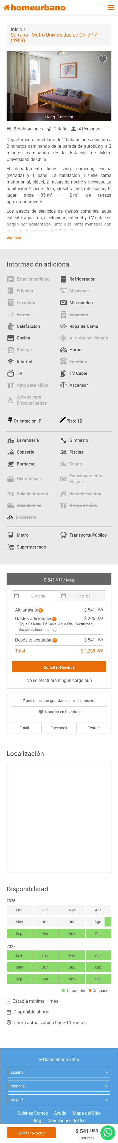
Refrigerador (82, 279)
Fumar (23, 314)
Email (24, 727)
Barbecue (26, 464)
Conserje (25, 452)
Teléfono (78, 361)
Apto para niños (32, 385)
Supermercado (31, 547)
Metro (23, 535)
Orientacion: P (27, 421)
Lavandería (28, 440)
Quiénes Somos (32, 1113)
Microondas (81, 303)
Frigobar (25, 291)
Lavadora (26, 303)
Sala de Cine (29, 505)
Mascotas (79, 291)
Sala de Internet (32, 493)
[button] (40, 610)
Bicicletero (26, 517)
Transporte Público (88, 535)
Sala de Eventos (85, 493)
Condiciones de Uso (66, 1120)
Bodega (24, 350)
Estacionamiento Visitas (85, 479)
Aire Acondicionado (88, 338)
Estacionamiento (33, 279)
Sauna (75, 464)
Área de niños (83, 505)
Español (17, 1072)
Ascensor (78, 385)
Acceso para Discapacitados (32, 400)
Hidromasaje (29, 479)
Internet (24, 361)
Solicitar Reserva (31, 1133)
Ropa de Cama (83, 326)
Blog (36, 1120)
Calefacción (28, 326)
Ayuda (60, 1113)
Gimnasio (78, 440)
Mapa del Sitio (87, 1113)
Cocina (23, 338)
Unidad (17, 1099)
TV (19, 373)
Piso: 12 (74, 421)
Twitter (94, 727)
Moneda (18, 1086)
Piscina (76, 452)
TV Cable (78, 373)
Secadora (78, 314)
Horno (75, 350)
